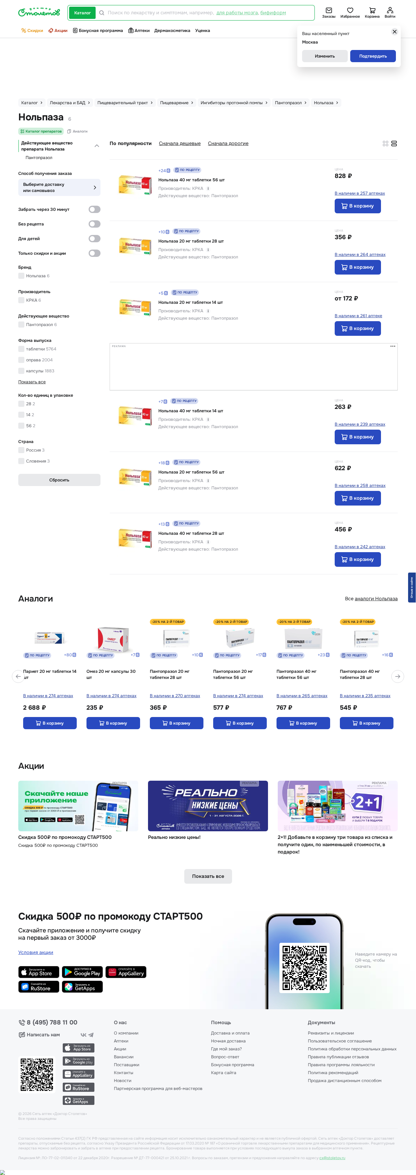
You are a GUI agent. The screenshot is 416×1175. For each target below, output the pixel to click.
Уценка (202, 30)
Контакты (123, 1072)
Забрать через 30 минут (43, 209)
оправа (39, 360)
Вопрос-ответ (225, 1057)
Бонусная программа (101, 30)
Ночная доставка (228, 1041)
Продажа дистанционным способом (345, 1080)
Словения (38, 461)
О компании (126, 1033)
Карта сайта (223, 1072)
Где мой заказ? (226, 1049)
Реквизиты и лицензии (331, 1033)
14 (30, 414)
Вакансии (123, 1057)
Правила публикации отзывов (338, 1057)
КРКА (33, 300)
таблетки (41, 349)
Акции (61, 30)
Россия (35, 450)
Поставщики (126, 1064)
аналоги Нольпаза (376, 598)
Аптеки (142, 30)
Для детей (29, 238)
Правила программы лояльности (341, 1064)
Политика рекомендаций (333, 1072)
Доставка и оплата (230, 1033)
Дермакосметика (172, 30)
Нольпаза (38, 276)
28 (30, 403)
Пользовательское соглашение (340, 1041)
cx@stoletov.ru (332, 1157)
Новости (122, 1080)
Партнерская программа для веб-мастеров (158, 1088)
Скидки (35, 30)
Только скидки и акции (42, 253)
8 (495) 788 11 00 (52, 1022)
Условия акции (35, 952)
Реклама (119, 783)
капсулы (40, 371)
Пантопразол (39, 157)
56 (30, 425)
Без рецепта (31, 224)
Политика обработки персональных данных (352, 1049)
